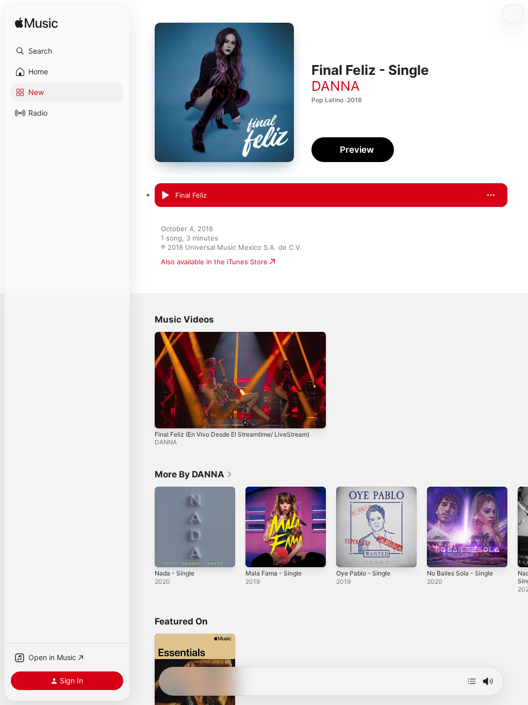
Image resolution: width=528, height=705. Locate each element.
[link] (194, 474)
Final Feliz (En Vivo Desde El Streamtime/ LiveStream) (232, 434)
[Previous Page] (144, 527)
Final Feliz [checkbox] (191, 195)
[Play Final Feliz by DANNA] (165, 195)
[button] (67, 51)
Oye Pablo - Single (363, 573)
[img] (36, 23)
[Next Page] (517, 527)
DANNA (335, 86)
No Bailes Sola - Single (460, 573)
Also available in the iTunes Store (214, 262)
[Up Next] (472, 681)
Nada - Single (174, 573)
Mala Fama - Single (273, 573)
